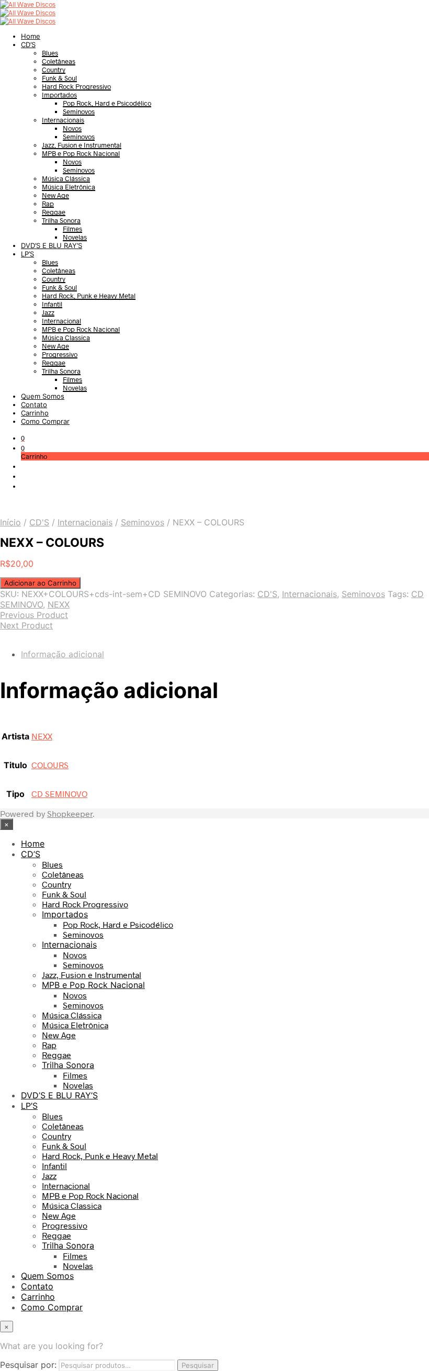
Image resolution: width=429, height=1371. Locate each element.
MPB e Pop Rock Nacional (81, 153)
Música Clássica (66, 178)
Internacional (61, 321)
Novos (72, 128)
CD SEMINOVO (59, 794)
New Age (55, 195)
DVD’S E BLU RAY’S (51, 245)
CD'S (39, 522)
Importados (59, 95)
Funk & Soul (59, 78)
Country (53, 69)
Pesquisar (198, 1365)
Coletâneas (58, 61)
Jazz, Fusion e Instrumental (81, 145)
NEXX (59, 604)
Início (10, 522)
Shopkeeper (70, 813)
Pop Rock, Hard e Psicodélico (107, 103)
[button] (23, 438)
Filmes (72, 228)
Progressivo (59, 354)
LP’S (27, 254)
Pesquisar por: (28, 1364)
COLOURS (50, 765)
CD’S (28, 44)
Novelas (75, 237)
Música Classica (66, 337)
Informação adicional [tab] (62, 654)
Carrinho (35, 413)
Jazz (48, 312)
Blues (50, 53)
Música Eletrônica (68, 187)
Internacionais (63, 120)
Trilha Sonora (61, 220)
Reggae (53, 212)
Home (30, 36)
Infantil (52, 304)
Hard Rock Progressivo (76, 86)
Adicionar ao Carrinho (40, 583)
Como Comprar (45, 421)
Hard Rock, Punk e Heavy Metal (89, 295)
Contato (34, 404)
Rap (48, 203)
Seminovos (79, 111)
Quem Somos (42, 396)
